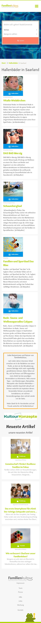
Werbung (20, 605)
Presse (20, 592)
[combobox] (20, 30)
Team (20, 588)
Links (20, 601)
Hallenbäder (13, 63)
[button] (20, 40)
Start (4, 63)
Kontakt (20, 610)
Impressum (20, 583)
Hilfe (20, 597)
